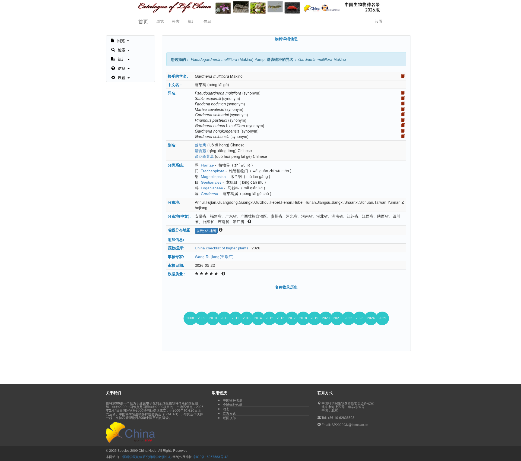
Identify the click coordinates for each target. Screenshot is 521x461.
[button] (120, 40)
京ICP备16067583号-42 (210, 456)
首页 (143, 21)
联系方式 (229, 413)
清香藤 (200, 151)
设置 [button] (379, 21)
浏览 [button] (160, 21)
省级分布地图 (206, 230)
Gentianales (211, 182)
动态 (226, 409)
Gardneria (209, 194)
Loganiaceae (212, 188)
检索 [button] (176, 21)
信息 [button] (207, 21)
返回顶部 (229, 418)
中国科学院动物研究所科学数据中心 (146, 456)
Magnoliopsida (213, 176)
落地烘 (200, 145)
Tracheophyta (212, 171)
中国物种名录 (232, 400)
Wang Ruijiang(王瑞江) (214, 257)
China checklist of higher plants (221, 248)
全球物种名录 (232, 404)
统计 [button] (191, 21)
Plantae (207, 165)
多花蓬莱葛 (204, 156)
